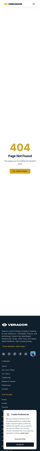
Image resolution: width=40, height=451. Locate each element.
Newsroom (6, 385)
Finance (5, 407)
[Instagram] (15, 354)
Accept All (20, 444)
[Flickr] (26, 354)
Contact (5, 389)
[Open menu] (33, 4)
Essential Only (20, 439)
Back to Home (22, 171)
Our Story (6, 374)
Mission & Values (8, 381)
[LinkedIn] (4, 354)
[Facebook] (20, 354)
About (4, 366)
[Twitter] (9, 354)
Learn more (24, 433)
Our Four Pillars (8, 370)
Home (4, 399)
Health (4, 403)
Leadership (6, 378)
